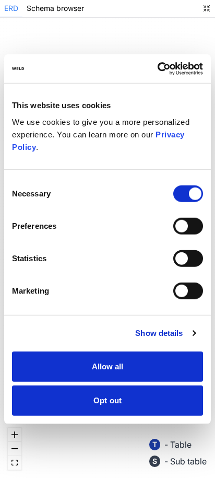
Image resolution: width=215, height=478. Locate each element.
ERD (11, 8)
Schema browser (55, 8)
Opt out (107, 400)
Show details (159, 333)
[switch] (188, 225)
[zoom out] (14, 449)
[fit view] (14, 463)
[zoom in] (14, 435)
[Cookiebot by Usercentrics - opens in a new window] (157, 68)
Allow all (108, 366)
